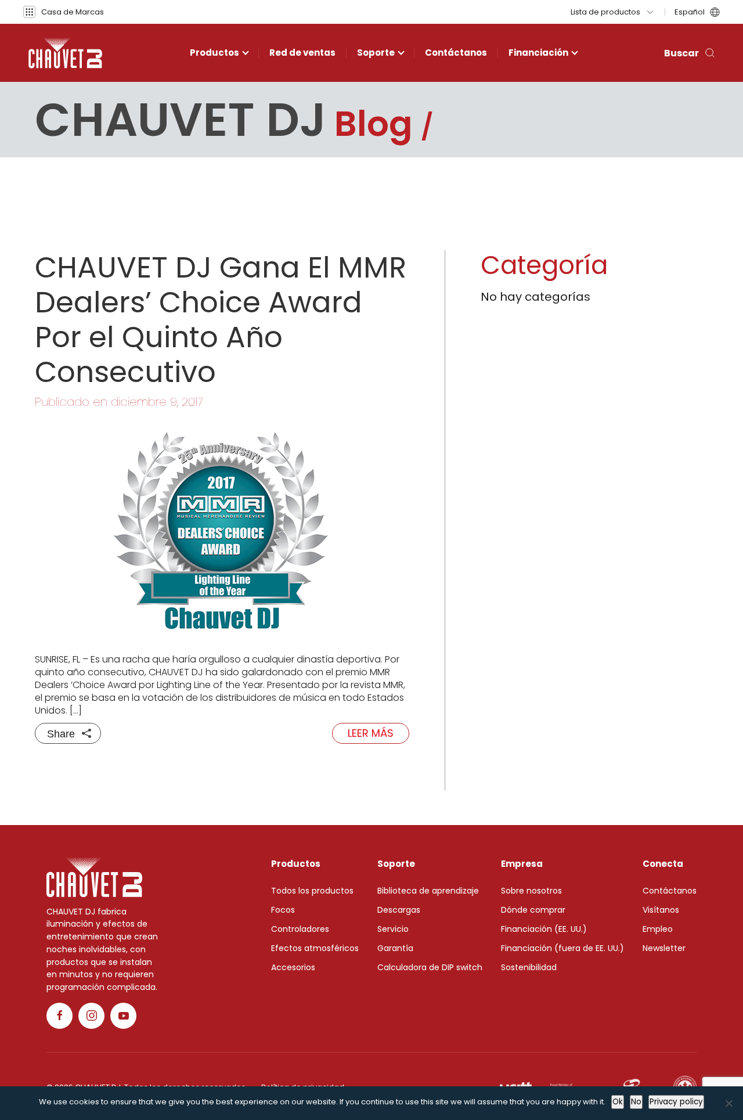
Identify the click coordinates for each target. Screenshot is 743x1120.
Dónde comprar (533, 910)
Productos (214, 52)
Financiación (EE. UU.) (544, 929)
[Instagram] (91, 1016)
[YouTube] (123, 1016)
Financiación (538, 52)
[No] (728, 1103)
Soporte (376, 52)
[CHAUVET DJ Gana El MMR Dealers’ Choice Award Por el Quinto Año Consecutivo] (222, 531)
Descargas (398, 910)
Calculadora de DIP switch (429, 967)
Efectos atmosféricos (315, 948)
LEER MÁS (371, 733)
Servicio (393, 929)
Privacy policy (676, 1101)
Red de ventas (302, 52)
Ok (617, 1101)
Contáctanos (456, 52)
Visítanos (661, 910)
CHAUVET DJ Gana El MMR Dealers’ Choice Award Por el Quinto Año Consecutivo (220, 319)
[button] (63, 12)
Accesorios (293, 967)
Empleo (658, 929)
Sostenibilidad (529, 967)
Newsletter (664, 948)
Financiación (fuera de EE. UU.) (562, 948)
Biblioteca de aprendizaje (428, 890)
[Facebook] (59, 1016)
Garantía (395, 948)
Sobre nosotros (531, 890)
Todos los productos (312, 890)
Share (61, 734)
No (636, 1101)
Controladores (300, 929)
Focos (283, 910)
